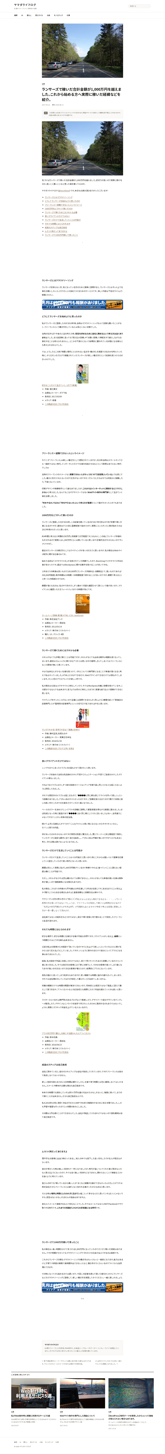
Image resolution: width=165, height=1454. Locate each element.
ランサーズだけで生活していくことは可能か (63, 219)
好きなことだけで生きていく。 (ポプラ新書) (59, 385)
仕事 (68, 15)
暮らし (29, 15)
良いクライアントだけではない (57, 216)
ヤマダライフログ (25, 5)
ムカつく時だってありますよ (56, 231)
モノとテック (58, 15)
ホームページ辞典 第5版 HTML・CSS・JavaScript (62, 615)
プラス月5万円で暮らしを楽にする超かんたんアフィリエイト (66, 1033)
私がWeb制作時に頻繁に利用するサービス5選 (30, 1415)
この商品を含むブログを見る (56, 404)
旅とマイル (39, 15)
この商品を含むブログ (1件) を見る (59, 748)
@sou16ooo (64, 190)
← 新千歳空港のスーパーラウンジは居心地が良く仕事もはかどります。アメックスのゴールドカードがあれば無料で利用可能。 (66, 1362)
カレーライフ (104, 1348)
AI (22, 15)
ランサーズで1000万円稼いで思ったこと (61, 234)
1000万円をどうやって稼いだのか (59, 208)
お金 (48, 15)
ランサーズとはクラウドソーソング (58, 197)
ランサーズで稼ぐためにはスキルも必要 (61, 212)
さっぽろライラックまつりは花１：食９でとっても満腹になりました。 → (108, 1362)
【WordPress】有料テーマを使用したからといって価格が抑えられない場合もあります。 (130, 1417)
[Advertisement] (82, 260)
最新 (16, 15)
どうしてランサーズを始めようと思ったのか (62, 200)
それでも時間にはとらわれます (57, 223)
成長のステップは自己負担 (56, 227)
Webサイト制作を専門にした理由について (77, 1415)
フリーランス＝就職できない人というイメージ (63, 204)
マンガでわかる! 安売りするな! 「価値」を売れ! (61, 729)
